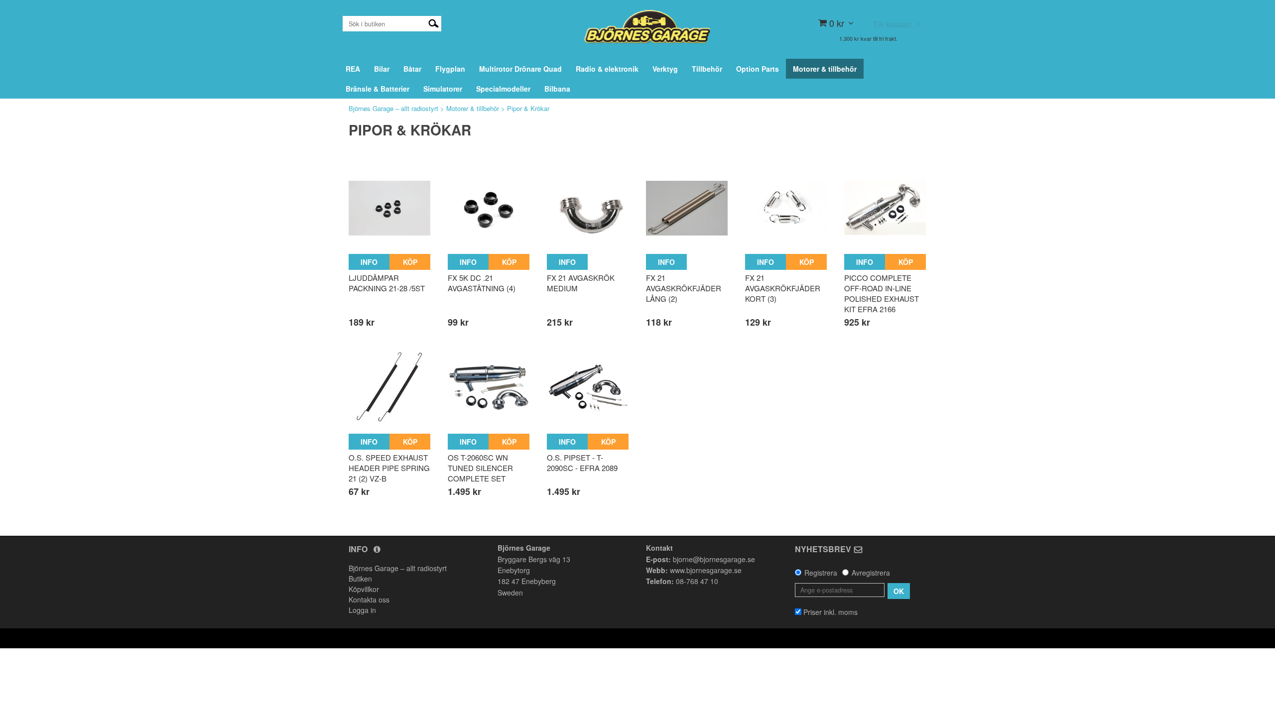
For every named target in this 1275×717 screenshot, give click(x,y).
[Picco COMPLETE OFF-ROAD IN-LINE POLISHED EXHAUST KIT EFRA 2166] (885, 208)
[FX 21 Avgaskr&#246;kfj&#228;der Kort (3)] (786, 208)
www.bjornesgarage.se (706, 570)
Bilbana (557, 89)
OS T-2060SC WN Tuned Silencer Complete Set (480, 467)
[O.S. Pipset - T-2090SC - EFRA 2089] (588, 387)
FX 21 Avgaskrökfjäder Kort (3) (782, 288)
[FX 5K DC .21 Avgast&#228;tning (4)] (488, 208)
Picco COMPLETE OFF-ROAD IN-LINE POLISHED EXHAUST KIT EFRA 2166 (881, 293)
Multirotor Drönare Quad (520, 69)
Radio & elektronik (607, 69)
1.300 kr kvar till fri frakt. (868, 38)
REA (353, 69)
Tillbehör (707, 69)
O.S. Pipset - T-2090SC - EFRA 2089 (582, 462)
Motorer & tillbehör (825, 69)
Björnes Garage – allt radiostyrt (393, 108)
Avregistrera (871, 573)
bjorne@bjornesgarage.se (714, 559)
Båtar (412, 69)
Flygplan (450, 69)
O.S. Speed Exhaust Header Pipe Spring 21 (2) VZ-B (389, 467)
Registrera (820, 573)
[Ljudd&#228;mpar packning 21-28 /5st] (389, 208)
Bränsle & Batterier (377, 89)
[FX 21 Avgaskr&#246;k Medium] (588, 208)
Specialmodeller (503, 89)
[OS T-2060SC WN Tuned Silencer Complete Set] (488, 387)
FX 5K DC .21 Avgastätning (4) (481, 282)
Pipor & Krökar (528, 108)
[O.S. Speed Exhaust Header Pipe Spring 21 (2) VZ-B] (389, 387)
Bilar (381, 69)
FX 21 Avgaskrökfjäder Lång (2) (683, 288)
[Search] (433, 22)
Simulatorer (442, 89)
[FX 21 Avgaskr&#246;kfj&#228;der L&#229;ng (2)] (687, 208)
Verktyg (665, 69)
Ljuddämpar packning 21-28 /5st (387, 282)
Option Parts (757, 69)
